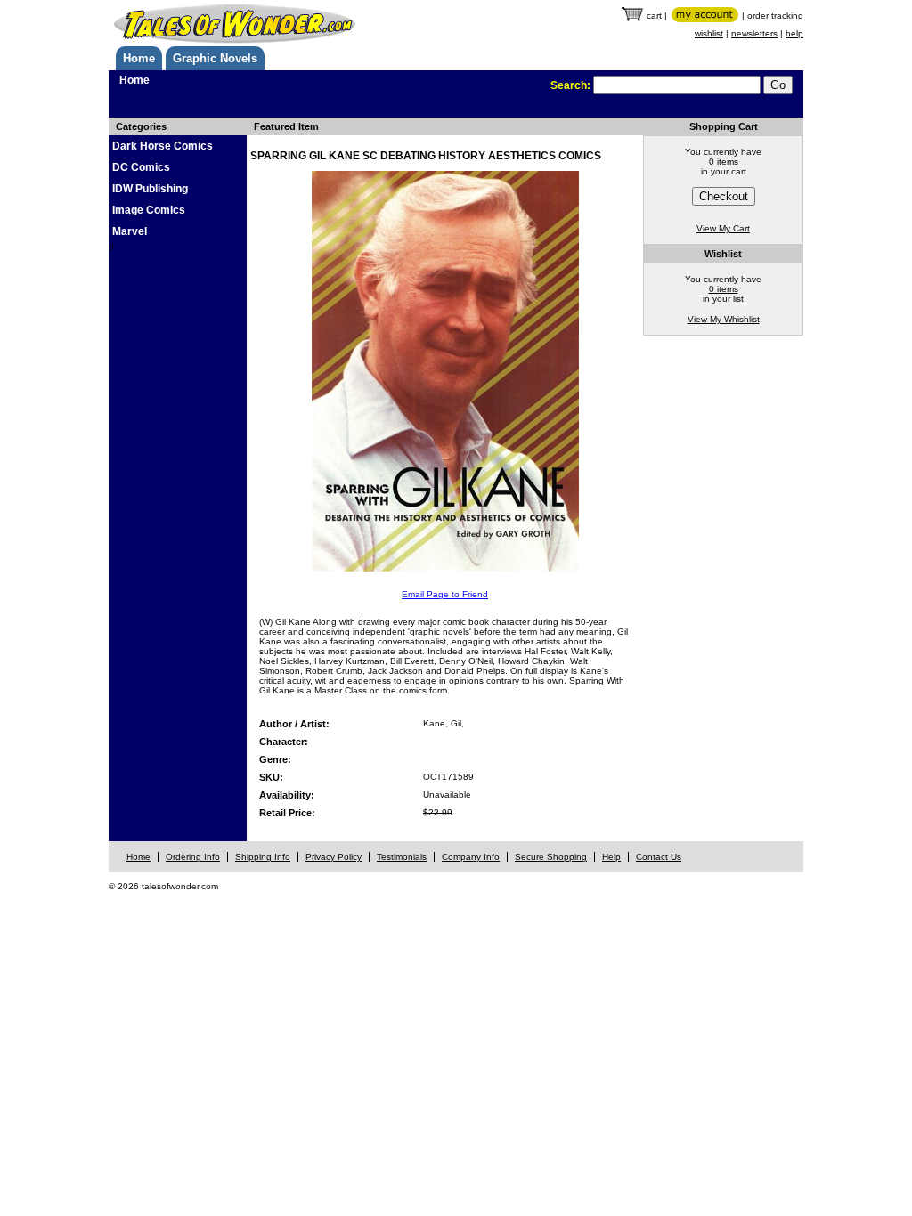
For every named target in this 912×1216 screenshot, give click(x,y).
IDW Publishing (150, 188)
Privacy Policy (333, 857)
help (794, 33)
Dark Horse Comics (162, 146)
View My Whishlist (724, 319)
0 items (723, 161)
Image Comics (148, 210)
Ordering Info (193, 857)
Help (611, 857)
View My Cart (723, 228)
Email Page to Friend (445, 594)
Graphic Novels (215, 58)
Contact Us (658, 857)
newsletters (754, 33)
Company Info (471, 857)
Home (139, 58)
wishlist (709, 33)
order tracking (775, 15)
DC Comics (141, 167)
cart (654, 15)
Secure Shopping (551, 857)
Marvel (129, 231)
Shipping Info (262, 857)
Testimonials (402, 857)
